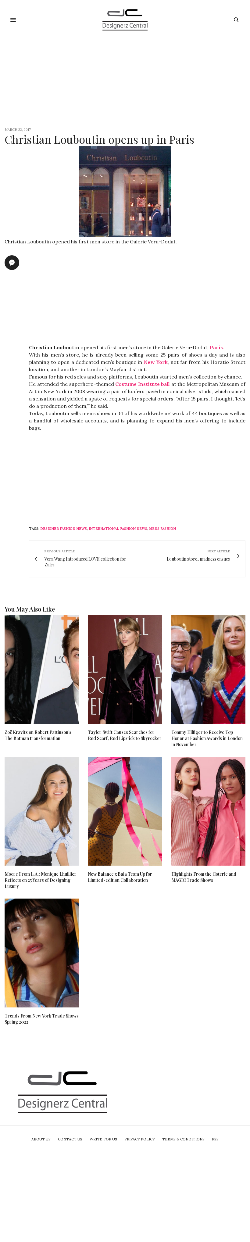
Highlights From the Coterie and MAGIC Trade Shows (203, 877)
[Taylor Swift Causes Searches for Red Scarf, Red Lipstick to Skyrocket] (125, 669)
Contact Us (70, 1139)
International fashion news (118, 528)
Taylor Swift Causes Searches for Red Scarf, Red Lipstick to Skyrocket (124, 735)
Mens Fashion (162, 528)
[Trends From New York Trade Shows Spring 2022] (42, 953)
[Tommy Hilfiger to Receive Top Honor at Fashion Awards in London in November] (208, 669)
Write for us (103, 1139)
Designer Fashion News (63, 528)
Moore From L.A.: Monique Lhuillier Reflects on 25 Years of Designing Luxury (41, 880)
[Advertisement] (125, 82)
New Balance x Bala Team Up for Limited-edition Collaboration (120, 877)
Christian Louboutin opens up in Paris (99, 139)
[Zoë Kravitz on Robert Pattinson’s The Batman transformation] (42, 669)
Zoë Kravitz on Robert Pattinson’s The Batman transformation (38, 735)
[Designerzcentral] (125, 20)
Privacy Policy (139, 1139)
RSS (215, 1139)
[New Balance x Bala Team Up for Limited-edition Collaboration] (125, 811)
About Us (41, 1139)
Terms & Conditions (183, 1139)
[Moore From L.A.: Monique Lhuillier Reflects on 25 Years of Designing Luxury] (42, 811)
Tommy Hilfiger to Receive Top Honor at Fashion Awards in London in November (207, 738)
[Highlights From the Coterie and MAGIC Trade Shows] (208, 811)
